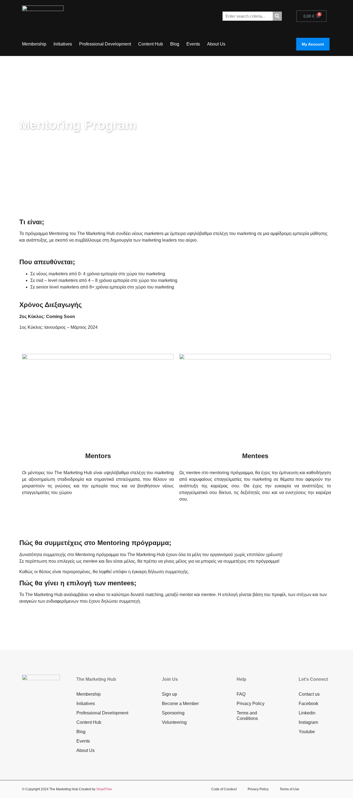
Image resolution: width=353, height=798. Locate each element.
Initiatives (63, 44)
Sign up (169, 694)
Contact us (309, 694)
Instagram (308, 722)
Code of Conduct (224, 789)
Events (193, 44)
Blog (174, 44)
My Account (313, 44)
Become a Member (180, 703)
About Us (216, 44)
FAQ (241, 694)
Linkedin (307, 713)
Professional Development (105, 44)
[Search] (277, 16)
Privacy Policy (250, 703)
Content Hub (150, 44)
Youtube (307, 731)
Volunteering (174, 722)
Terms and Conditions (247, 716)
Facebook (308, 703)
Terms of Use (289, 789)
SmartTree (104, 789)
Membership (34, 44)
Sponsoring (173, 713)
